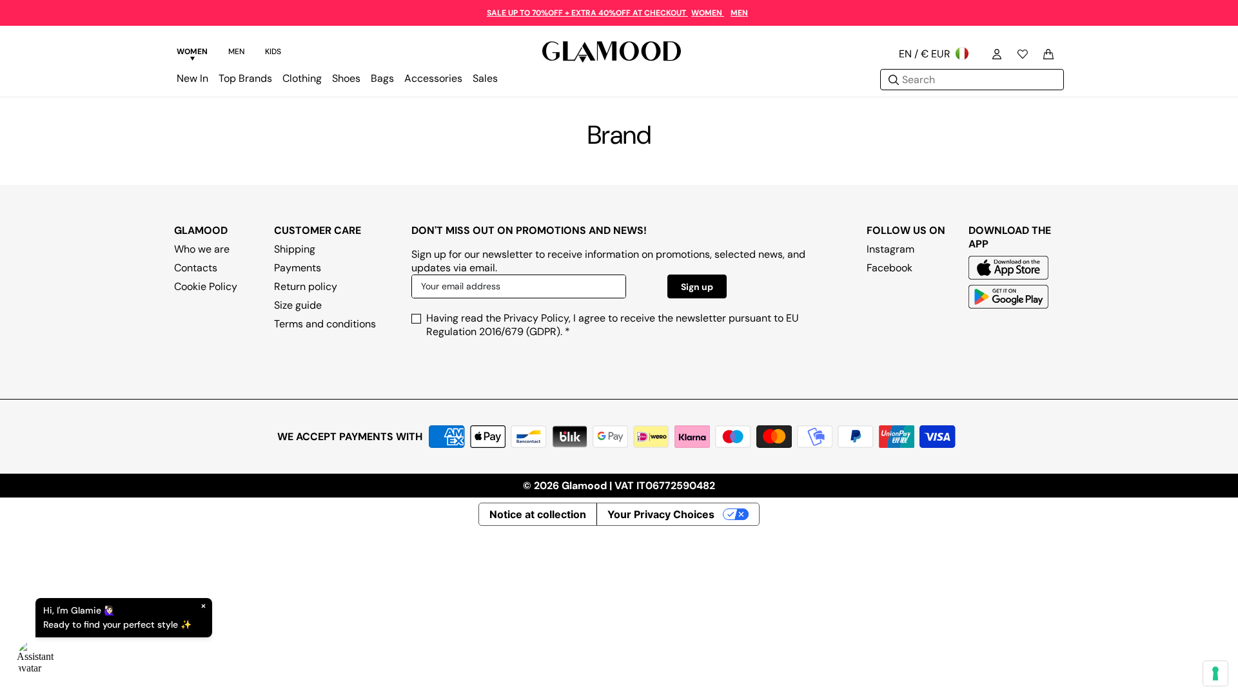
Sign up (697, 287)
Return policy (305, 286)
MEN (739, 13)
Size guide (298, 305)
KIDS (273, 51)
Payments (297, 268)
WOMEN (707, 13)
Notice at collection (537, 514)
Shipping (294, 249)
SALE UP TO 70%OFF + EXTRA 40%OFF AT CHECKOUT (587, 13)
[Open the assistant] (36, 660)
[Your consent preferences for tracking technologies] (1215, 673)
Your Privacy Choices (660, 514)
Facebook (889, 268)
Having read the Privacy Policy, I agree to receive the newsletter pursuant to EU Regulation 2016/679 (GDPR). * (612, 324)
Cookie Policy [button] (205, 286)
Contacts (195, 268)
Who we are (202, 249)
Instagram (890, 249)
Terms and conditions (325, 324)
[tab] (192, 53)
